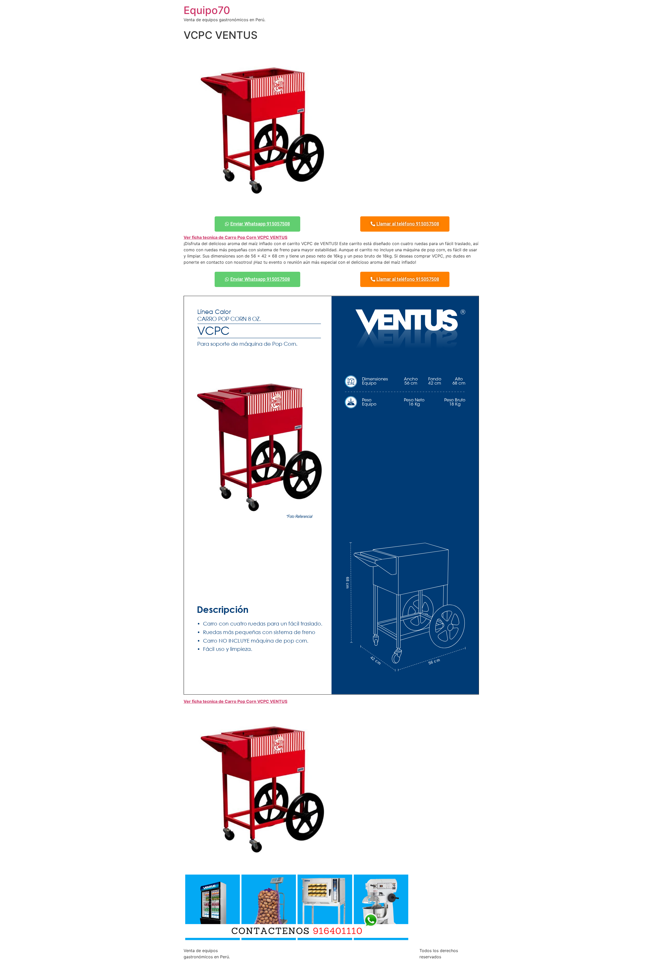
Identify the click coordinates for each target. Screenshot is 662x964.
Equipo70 (207, 10)
